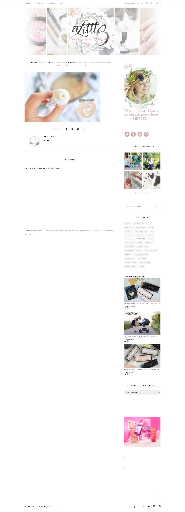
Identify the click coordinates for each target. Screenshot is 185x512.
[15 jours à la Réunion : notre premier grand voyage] (151, 161)
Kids (153, 231)
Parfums (149, 242)
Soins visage (131, 266)
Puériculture (151, 250)
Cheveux (129, 227)
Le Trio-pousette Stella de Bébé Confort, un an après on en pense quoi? (140, 337)
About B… (39, 3)
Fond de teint (141, 231)
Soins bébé (129, 258)
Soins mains (144, 262)
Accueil (28, 3)
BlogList (52, 3)
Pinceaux (129, 246)
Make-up (149, 235)
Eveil (151, 227)
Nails (151, 239)
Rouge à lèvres (141, 254)
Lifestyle (129, 235)
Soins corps (130, 262)
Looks (139, 235)
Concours (140, 227)
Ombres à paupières (133, 242)
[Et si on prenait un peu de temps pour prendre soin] (133, 180)
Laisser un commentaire (80, 66)
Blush (127, 223)
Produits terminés (133, 250)
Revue (127, 254)
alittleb (67, 66)
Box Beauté (138, 223)
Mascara (129, 239)
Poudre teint (142, 246)
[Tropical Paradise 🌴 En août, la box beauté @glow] (133, 161)
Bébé (149, 223)
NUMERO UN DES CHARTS (135, 277)
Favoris (128, 231)
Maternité (140, 239)
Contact (63, 3)
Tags (142, 266)
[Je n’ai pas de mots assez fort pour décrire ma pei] (151, 180)
